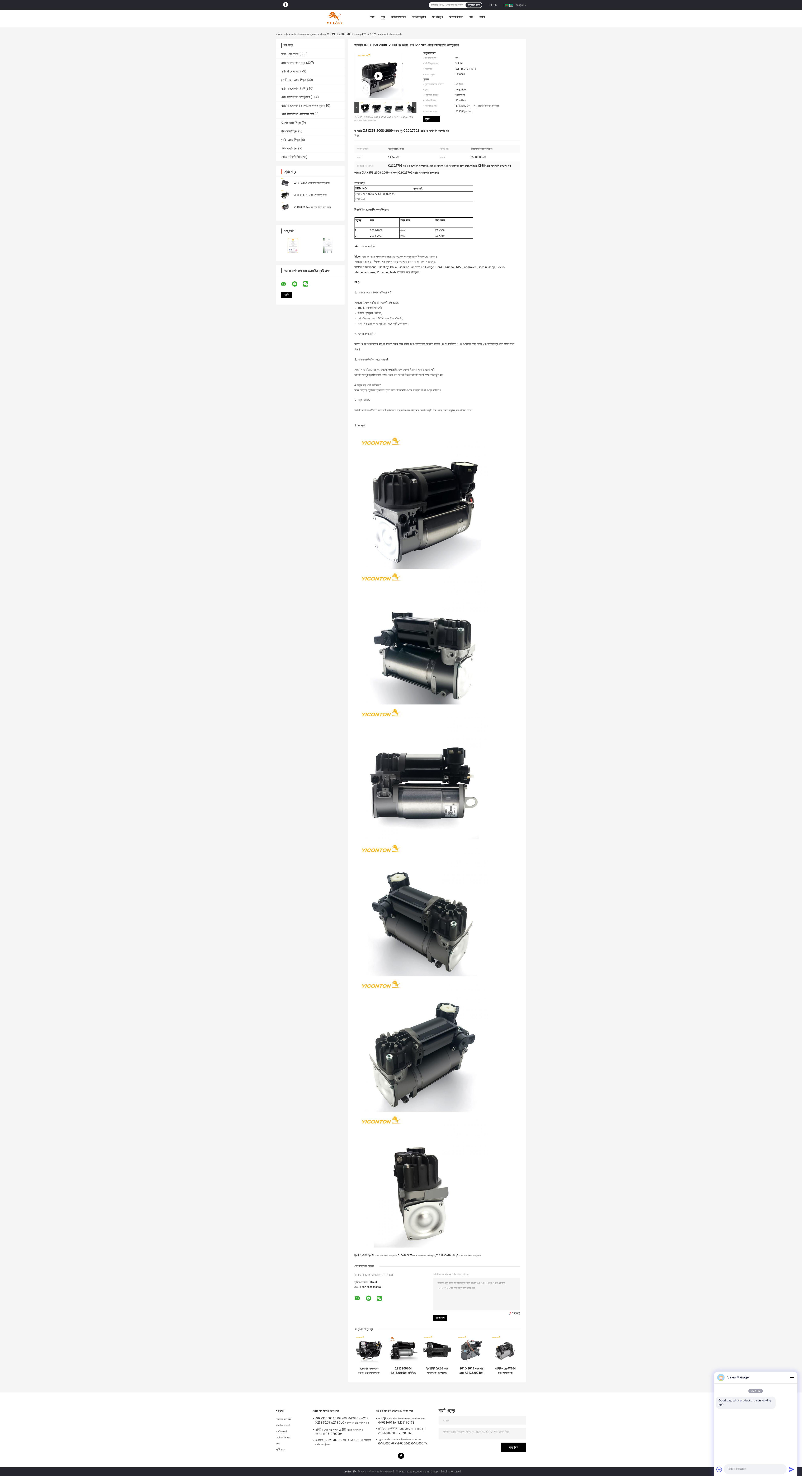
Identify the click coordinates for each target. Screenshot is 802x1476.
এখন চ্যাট (493, 4)
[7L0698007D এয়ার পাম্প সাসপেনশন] (285, 195)
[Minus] (791, 1377)
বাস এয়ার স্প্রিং (289, 131)
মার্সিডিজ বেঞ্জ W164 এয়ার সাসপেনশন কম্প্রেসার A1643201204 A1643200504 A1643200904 (505, 1371)
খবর (471, 17)
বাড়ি (372, 17)
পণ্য (383, 17)
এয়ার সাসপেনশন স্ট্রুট (293, 88)
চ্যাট (427, 119)
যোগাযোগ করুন (456, 17)
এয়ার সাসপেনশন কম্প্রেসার (304, 34)
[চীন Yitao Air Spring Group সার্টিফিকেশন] (293, 245)
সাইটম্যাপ (280, 1449)
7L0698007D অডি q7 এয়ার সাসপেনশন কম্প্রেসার (458, 1255)
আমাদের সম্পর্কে (398, 17)
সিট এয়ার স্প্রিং (289, 148)
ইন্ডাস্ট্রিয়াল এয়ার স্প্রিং (293, 80)
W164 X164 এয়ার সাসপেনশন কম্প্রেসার (312, 182)
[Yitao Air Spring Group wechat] (308, 284)
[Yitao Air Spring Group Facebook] (285, 5)
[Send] (791, 1469)
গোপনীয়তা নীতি (350, 1471)
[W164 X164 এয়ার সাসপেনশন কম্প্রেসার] (285, 183)
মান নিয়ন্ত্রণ (437, 17)
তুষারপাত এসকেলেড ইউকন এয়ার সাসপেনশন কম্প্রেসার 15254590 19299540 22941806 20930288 (369, 1371)
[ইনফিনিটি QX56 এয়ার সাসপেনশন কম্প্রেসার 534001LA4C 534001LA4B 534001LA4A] (437, 1350)
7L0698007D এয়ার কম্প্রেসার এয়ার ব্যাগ (416, 1255)
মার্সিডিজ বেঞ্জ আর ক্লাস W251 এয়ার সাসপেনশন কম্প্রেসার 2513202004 (339, 1431)
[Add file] (719, 1469)
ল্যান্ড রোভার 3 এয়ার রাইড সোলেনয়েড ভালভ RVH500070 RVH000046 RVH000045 (402, 1441)
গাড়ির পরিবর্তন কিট (291, 157)
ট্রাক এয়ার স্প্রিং (290, 54)
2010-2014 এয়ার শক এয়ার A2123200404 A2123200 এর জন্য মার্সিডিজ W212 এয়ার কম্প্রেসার (471, 1371)
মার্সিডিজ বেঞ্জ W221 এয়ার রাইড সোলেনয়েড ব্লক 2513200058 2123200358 (402, 1431)
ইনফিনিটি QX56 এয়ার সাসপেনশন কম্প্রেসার (378, 1255)
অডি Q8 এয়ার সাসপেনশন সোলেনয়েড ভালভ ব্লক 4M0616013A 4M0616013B (401, 1420)
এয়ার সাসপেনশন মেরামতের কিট (297, 114)
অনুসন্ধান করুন (474, 5)
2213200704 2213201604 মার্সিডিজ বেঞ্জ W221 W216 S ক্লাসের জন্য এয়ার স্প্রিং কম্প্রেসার (403, 1371)
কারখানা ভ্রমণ (419, 17)
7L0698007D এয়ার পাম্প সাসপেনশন (310, 195)
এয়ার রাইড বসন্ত (290, 71)
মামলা (482, 17)
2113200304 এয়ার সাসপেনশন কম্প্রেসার (312, 207)
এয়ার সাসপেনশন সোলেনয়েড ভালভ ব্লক (302, 106)
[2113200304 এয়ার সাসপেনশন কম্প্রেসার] (285, 207)
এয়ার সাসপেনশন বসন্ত (293, 63)
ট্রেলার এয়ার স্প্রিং (291, 123)
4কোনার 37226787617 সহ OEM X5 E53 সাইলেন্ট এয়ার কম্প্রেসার (343, 1442)
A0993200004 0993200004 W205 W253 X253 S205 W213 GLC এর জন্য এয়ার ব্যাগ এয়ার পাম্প (342, 1421)
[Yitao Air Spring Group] (334, 18)
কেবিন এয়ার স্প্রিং (290, 140)
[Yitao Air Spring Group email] (286, 284)
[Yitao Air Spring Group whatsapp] (297, 284)
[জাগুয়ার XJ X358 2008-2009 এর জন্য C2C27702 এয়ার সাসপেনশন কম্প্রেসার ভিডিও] (378, 76)
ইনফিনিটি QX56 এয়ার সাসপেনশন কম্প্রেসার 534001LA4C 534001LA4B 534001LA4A (437, 1371)
